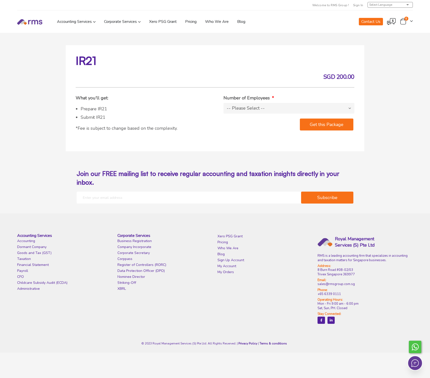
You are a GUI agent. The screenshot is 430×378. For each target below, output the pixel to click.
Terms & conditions (273, 343)
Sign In (358, 5)
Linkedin (331, 320)
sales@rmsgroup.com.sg (336, 284)
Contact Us (370, 21)
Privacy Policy (247, 343)
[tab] (64, 235)
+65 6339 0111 (329, 294)
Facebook (321, 320)
